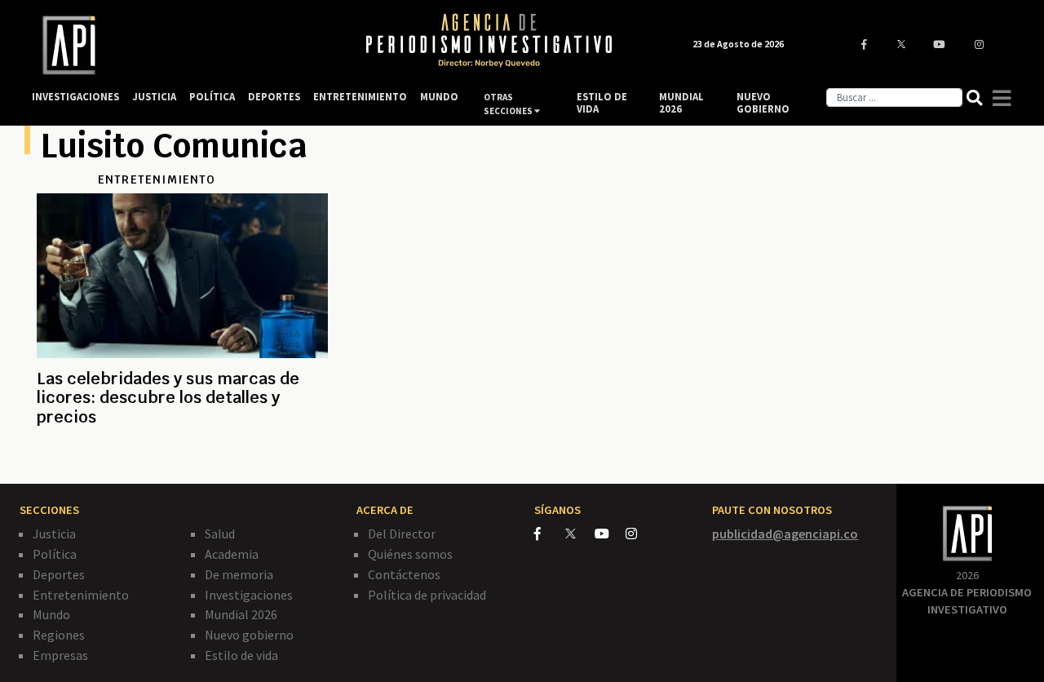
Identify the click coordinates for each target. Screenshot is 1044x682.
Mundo (51, 614)
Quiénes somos (410, 554)
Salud (220, 533)
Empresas (60, 655)
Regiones (59, 635)
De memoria (239, 574)
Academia (232, 554)
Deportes (59, 574)
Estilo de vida (241, 655)
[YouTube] (610, 533)
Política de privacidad (427, 595)
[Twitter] (578, 533)
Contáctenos (404, 574)
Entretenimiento (81, 595)
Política (55, 554)
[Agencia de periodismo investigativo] (183, 45)
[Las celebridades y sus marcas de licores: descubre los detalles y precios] (182, 457)
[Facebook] (549, 533)
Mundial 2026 (241, 614)
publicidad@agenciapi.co (785, 533)
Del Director (402, 533)
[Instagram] (640, 533)
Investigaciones (249, 595)
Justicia (54, 533)
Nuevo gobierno (249, 635)
